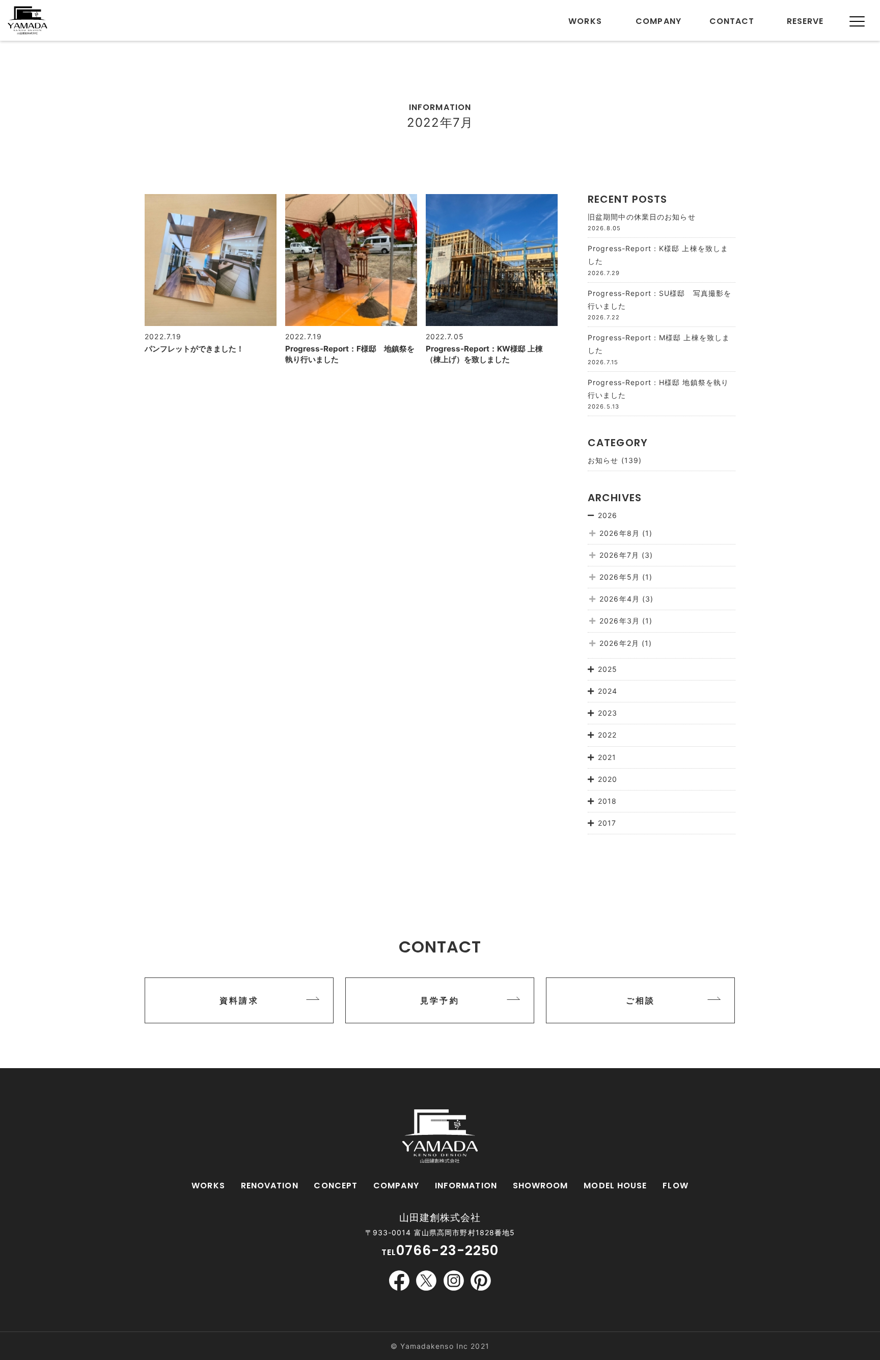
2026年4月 (619, 598)
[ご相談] (640, 1020)
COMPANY (396, 1185)
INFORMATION (466, 1185)
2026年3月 (619, 620)
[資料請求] (239, 1020)
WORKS (208, 1185)
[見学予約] (439, 1020)
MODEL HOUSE (615, 1185)
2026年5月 (619, 577)
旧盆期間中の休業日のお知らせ (642, 216)
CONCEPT (336, 1185)
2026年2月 (619, 643)
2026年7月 (619, 555)
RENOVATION (269, 1185)
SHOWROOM (540, 1185)
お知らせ (603, 460)
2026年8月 (619, 533)
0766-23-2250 (447, 1250)
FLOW (675, 1185)
